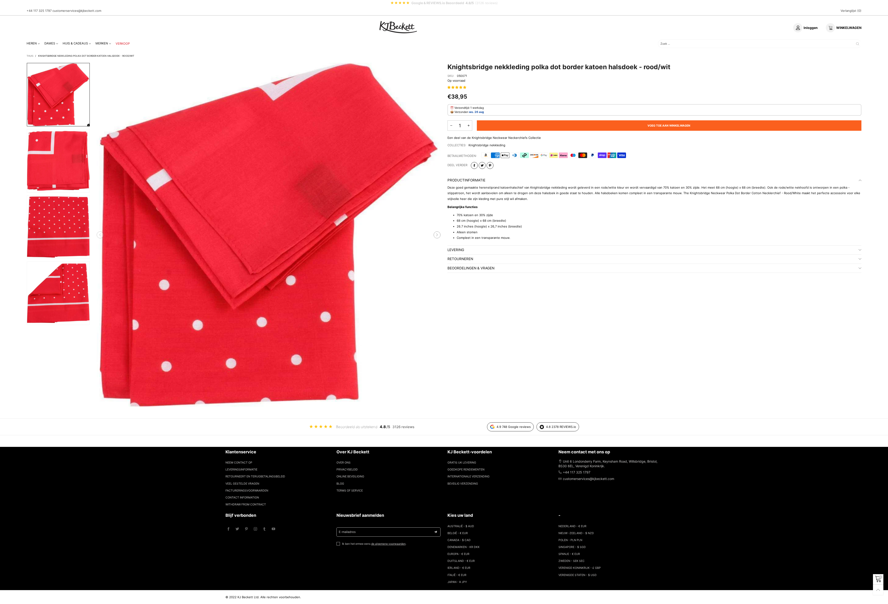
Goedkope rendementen (465, 469)
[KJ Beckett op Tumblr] (264, 529)
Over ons (343, 462)
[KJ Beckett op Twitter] (237, 529)
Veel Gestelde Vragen (242, 483)
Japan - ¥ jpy (457, 582)
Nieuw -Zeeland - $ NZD (576, 533)
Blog (340, 483)
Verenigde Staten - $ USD (577, 575)
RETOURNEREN (460, 259)
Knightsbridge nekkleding (487, 145)
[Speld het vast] (490, 165)
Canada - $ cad (459, 540)
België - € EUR (457, 533)
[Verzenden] (857, 43)
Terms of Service (349, 490)
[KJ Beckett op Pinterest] (246, 529)
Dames (49, 43)
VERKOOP (123, 43)
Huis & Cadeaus (75, 43)
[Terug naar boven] (878, 590)
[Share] (474, 165)
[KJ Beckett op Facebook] (228, 529)
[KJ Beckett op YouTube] (273, 529)
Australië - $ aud (460, 526)
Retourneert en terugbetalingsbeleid (255, 476)
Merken (102, 43)
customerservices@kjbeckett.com (76, 10)
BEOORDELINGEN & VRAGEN (470, 268)
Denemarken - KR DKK (463, 547)
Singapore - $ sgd (572, 547)
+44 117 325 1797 (39, 10)
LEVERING (455, 250)
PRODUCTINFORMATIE (466, 180)
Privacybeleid (347, 469)
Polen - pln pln (570, 540)
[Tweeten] (482, 165)
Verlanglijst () (851, 10)
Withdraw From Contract (245, 504)
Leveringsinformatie (241, 469)
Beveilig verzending (462, 483)
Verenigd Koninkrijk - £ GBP (579, 568)
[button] (100, 234)
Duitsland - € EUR (461, 561)
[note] (444, 3)
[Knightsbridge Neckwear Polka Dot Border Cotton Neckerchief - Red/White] (269, 235)
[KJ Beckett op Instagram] (255, 529)
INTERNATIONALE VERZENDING (468, 476)
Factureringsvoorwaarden (246, 490)
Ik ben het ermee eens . (374, 543)
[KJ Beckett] (398, 27)
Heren (32, 43)
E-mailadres (347, 532)
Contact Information (242, 497)
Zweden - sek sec (571, 561)
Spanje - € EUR (569, 554)
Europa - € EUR (458, 554)
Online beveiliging (350, 476)
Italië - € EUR (456, 575)
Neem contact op (238, 462)
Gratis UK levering (461, 462)
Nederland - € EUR (572, 526)
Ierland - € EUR (458, 568)
